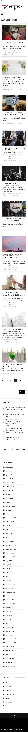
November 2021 (10, 596)
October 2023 (9, 522)
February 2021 (10, 631)
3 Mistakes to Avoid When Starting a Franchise (12, 43)
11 (18, 381)
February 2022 (10, 584)
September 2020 (10, 651)
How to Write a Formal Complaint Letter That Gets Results (14, 414)
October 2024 (10, 502)
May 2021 (8, 619)
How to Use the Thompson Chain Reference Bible (12, 330)
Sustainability (16, 52)
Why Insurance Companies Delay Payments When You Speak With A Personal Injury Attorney (14, 431)
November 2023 (10, 518)
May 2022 (8, 572)
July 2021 (8, 612)
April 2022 (8, 576)
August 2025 (9, 494)
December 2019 (10, 662)
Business (9, 52)
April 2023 (8, 533)
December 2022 (10, 545)
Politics (7, 698)
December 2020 (10, 639)
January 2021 (9, 635)
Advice (4, 52)
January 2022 (9, 588)
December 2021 (10, 592)
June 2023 (8, 526)
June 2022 (8, 569)
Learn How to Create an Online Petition (13, 438)
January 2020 (9, 658)
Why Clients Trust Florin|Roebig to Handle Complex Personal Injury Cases (13, 422)
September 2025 (10, 490)
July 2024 (8, 510)
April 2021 (8, 623)
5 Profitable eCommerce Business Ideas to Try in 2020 (13, 114)
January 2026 (9, 483)
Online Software (16, 123)
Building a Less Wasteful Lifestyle (12, 365)
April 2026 (8, 475)
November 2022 (10, 549)
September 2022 (10, 557)
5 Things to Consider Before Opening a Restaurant (13, 219)
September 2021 (10, 604)
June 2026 (8, 471)
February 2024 (10, 514)
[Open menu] (2, 721)
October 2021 (9, 600)
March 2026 (9, 479)
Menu (13, 14)
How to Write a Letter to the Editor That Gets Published (15, 408)
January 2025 (9, 498)
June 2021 (8, 615)
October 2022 (9, 553)
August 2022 (9, 561)
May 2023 (8, 530)
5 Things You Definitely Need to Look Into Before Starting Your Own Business (13, 294)
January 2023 (9, 541)
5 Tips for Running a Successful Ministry (10, 184)
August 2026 (9, 467)
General (8, 690)
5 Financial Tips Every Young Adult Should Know (13, 78)
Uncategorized (10, 706)
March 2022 (9, 580)
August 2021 (9, 608)
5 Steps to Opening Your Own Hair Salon (13, 149)
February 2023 (10, 537)
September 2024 (11, 506)
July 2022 (8, 565)
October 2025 (10, 487)
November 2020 (10, 643)
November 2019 (10, 666)
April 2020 (8, 654)
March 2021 (9, 627)
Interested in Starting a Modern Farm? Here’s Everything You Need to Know (12, 256)
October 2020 (10, 647)
